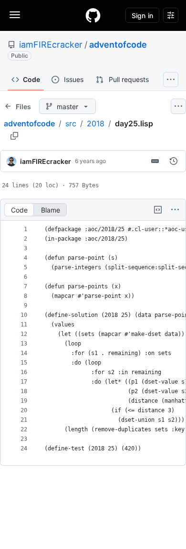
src (70, 123)
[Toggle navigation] (15, 15)
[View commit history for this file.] (173, 161)
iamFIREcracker (51, 45)
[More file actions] (175, 209)
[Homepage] (93, 15)
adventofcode (118, 45)
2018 (95, 123)
